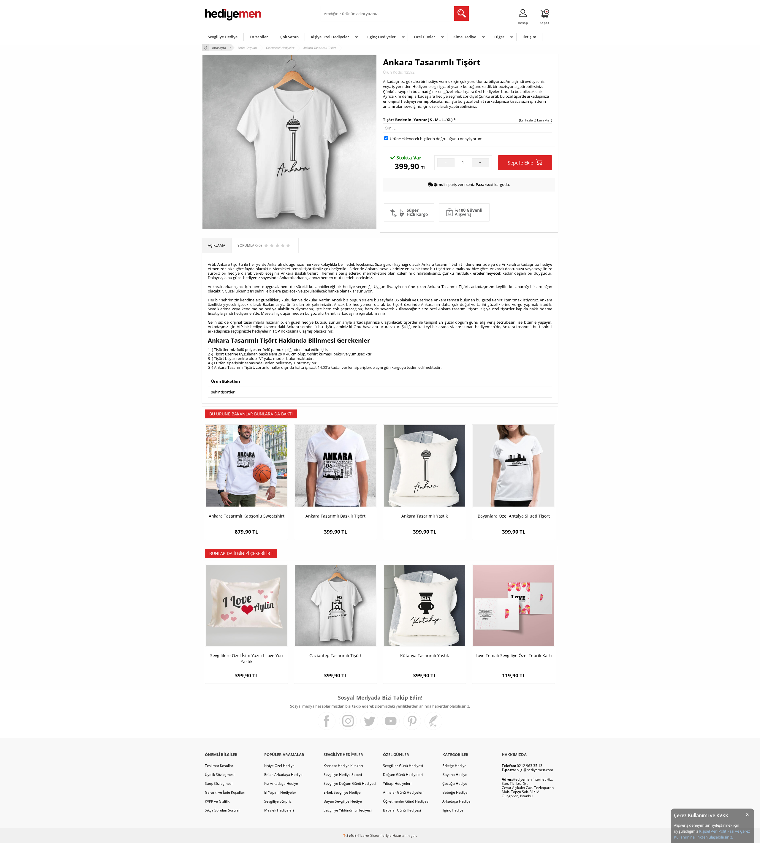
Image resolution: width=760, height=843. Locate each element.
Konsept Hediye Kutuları (343, 765)
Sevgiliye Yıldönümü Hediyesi (348, 810)
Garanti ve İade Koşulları (225, 792)
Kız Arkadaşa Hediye (281, 783)
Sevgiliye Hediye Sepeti (343, 774)
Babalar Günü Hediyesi (402, 810)
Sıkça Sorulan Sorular (222, 810)
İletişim (529, 36)
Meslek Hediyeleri (279, 810)
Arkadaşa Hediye (456, 801)
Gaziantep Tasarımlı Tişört (335, 655)
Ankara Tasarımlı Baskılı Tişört (335, 516)
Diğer (499, 36)
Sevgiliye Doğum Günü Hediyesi (350, 783)
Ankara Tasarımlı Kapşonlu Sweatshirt (246, 516)
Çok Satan (289, 36)
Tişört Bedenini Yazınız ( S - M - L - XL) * (419, 119)
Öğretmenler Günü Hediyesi (406, 801)
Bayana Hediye (454, 774)
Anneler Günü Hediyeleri (403, 792)
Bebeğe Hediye (455, 792)
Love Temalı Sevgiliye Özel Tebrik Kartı (514, 655)
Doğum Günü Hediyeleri (403, 774)
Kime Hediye (464, 36)
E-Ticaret (361, 835)
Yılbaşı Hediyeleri (397, 783)
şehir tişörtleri (223, 392)
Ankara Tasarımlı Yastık (424, 516)
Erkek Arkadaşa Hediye (283, 774)
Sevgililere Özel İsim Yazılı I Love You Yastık (246, 658)
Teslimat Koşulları (219, 765)
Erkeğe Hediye (454, 765)
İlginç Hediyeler (381, 36)
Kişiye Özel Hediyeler (330, 36)
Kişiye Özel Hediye (279, 765)
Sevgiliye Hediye (223, 36)
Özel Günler (424, 36)
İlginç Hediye (452, 810)
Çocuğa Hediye (454, 783)
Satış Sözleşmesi (218, 783)
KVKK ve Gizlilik (217, 801)
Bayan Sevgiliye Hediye (343, 801)
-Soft (348, 835)
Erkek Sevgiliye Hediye (342, 792)
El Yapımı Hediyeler (280, 792)
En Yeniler (259, 36)
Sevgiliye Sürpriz (278, 801)
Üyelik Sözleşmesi (220, 774)
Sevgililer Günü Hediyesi (403, 765)
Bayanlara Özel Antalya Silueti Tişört (514, 516)
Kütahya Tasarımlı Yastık (424, 655)
